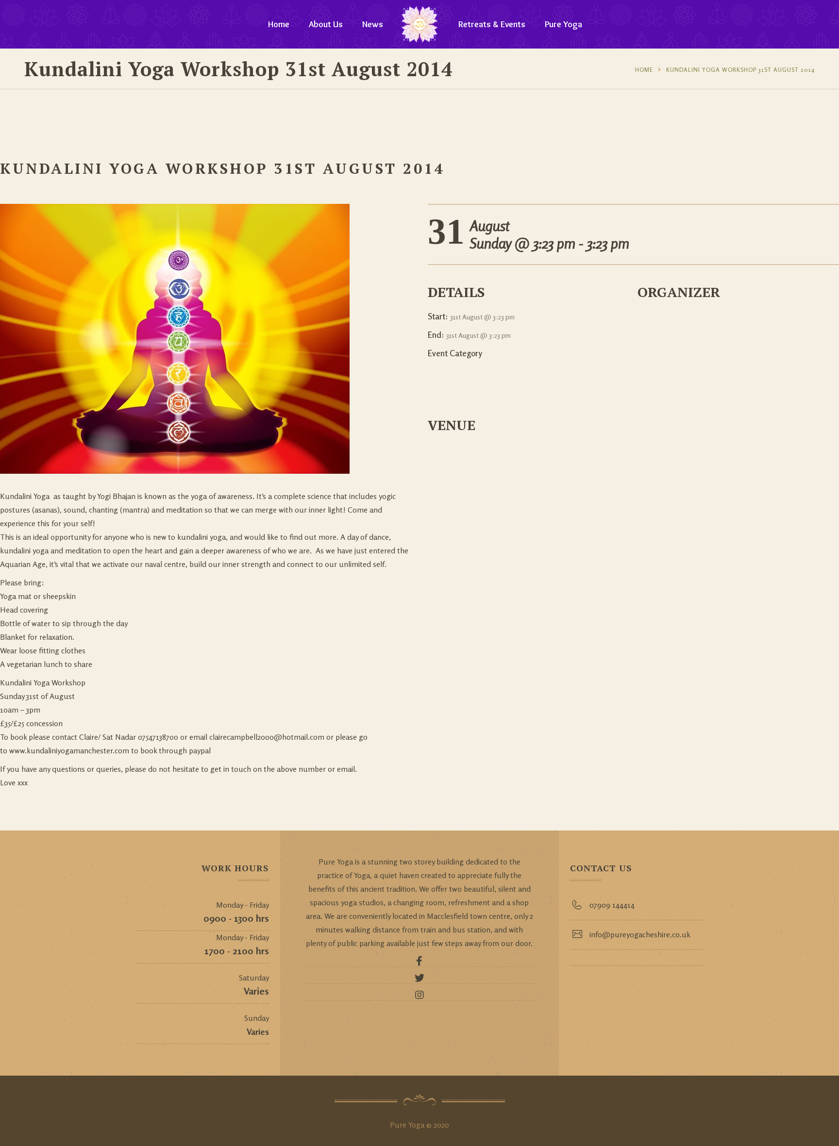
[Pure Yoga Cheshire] (419, 24)
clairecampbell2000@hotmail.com (266, 737)
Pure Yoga (563, 24)
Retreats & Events (491, 24)
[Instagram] (419, 997)
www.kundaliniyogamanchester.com (69, 750)
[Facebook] (419, 963)
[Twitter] (419, 980)
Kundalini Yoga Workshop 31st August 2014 (740, 69)
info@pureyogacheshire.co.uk (639, 934)
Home (278, 24)
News (372, 24)
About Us (326, 24)
